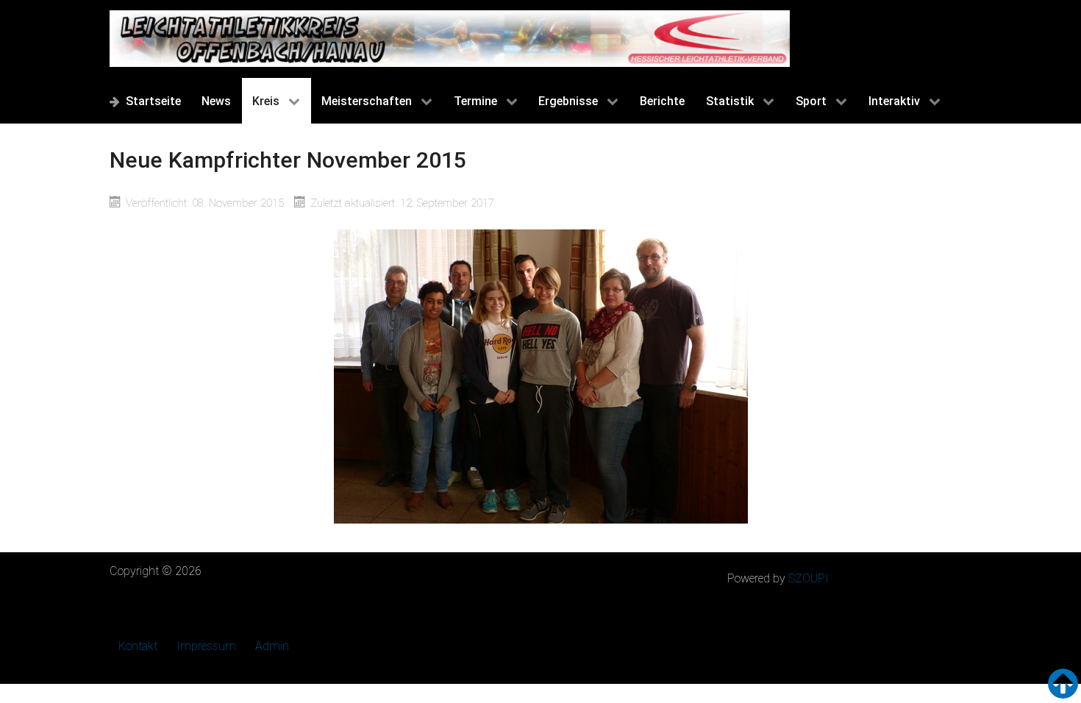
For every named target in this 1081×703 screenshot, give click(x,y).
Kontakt (137, 646)
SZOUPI (808, 578)
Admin (272, 646)
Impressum (206, 646)
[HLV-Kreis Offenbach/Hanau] (450, 38)
